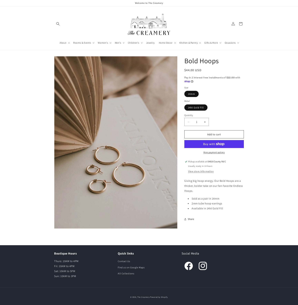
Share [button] (191, 219)
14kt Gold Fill (196, 107)
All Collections (126, 273)
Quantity (188, 115)
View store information (201, 171)
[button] (58, 24)
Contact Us (124, 261)
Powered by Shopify (159, 297)
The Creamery (143, 297)
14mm (191, 93)
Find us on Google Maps (131, 267)
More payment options (214, 152)
